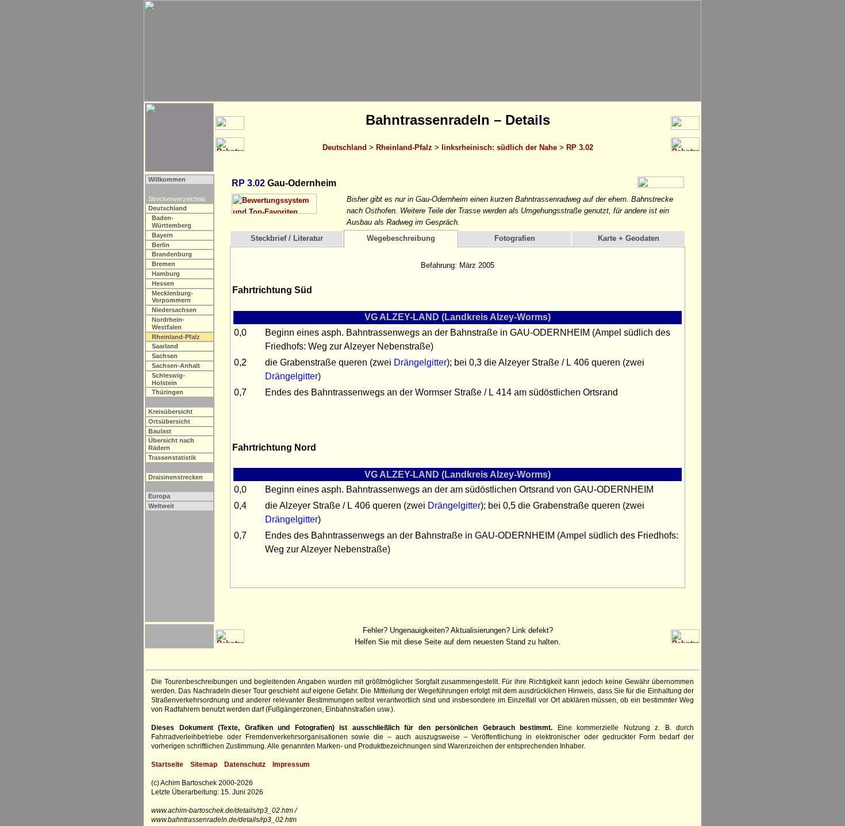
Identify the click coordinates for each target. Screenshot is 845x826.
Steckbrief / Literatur (287, 238)
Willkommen (167, 179)
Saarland (165, 346)
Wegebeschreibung (401, 238)
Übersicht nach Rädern (171, 444)
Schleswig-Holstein (168, 379)
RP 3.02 (579, 147)
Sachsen (165, 355)
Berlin (161, 244)
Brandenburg (172, 254)
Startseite (167, 764)
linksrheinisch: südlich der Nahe (499, 147)
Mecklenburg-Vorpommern (172, 297)
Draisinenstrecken (175, 477)
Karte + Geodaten (628, 238)
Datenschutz (245, 764)
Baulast (159, 431)
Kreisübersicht (170, 411)
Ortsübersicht (169, 421)
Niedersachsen (174, 309)
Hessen (163, 283)
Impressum (291, 764)
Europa (159, 496)
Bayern (162, 235)
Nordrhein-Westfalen (168, 323)
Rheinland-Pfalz (404, 147)
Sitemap (203, 764)
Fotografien (514, 238)
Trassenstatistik (172, 457)
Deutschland (344, 147)
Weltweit (161, 505)
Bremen (163, 263)
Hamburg (166, 273)
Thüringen (167, 392)
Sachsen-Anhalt (176, 365)
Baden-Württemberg (171, 221)
